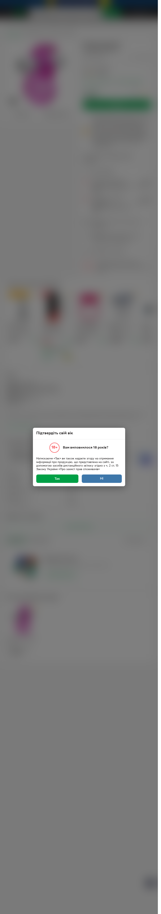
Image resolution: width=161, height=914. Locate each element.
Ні (101, 478)
